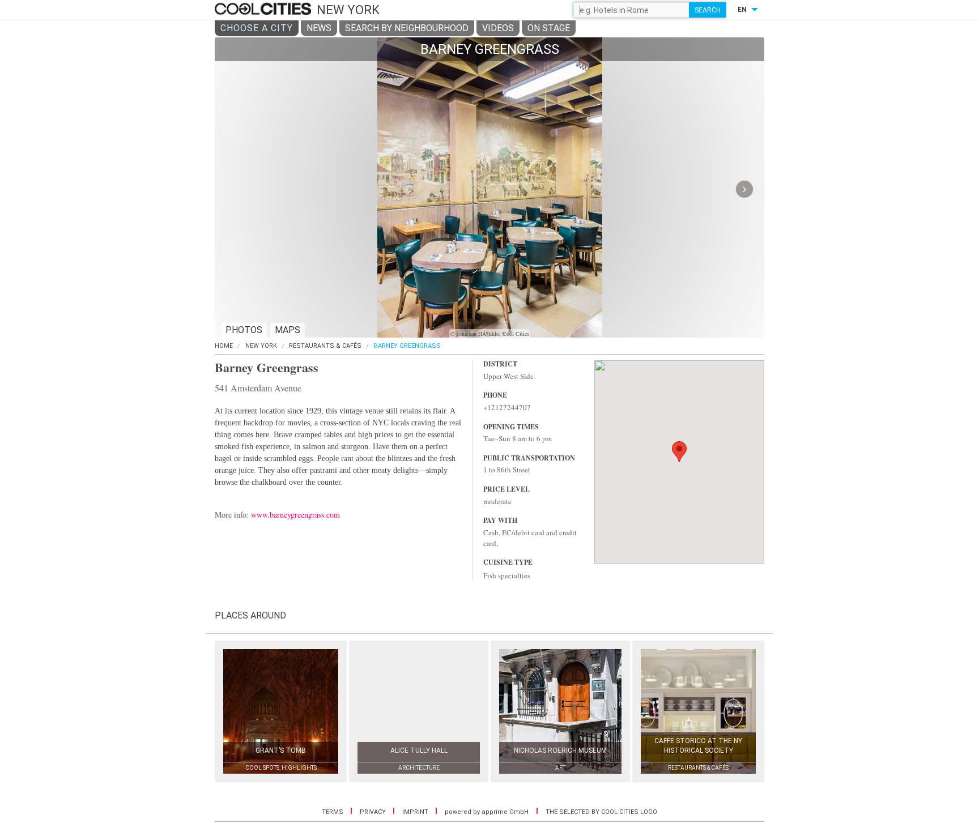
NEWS (319, 28)
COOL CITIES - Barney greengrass (264, 9)
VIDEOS (498, 28)
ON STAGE (548, 28)
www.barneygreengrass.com (295, 514)
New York (261, 346)
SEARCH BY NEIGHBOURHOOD (407, 28)
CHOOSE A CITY (256, 28)
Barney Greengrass (407, 346)
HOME (224, 346)
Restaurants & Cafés (325, 346)
